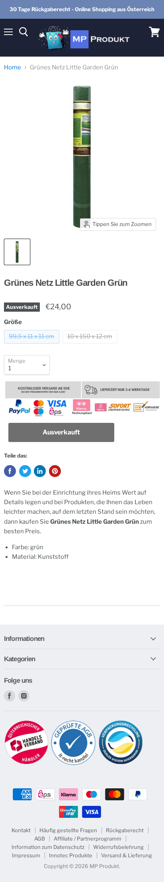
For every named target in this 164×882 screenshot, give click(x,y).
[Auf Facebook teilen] (10, 471)
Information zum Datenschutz (48, 847)
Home (12, 67)
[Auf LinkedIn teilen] (40, 471)
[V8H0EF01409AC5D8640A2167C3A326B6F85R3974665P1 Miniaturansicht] (17, 252)
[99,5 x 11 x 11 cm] (32, 345)
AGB (39, 838)
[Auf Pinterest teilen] (55, 471)
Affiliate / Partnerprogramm (87, 838)
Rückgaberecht (125, 830)
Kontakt (21, 830)
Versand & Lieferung (126, 855)
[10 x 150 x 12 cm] (90, 345)
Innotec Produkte (70, 855)
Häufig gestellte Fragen (68, 830)
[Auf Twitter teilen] (25, 471)
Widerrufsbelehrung (118, 847)
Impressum (26, 855)
